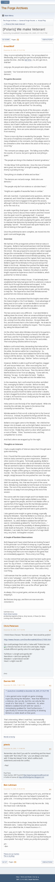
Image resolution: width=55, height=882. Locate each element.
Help (17, 877)
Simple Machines (33, 879)
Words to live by (9, 737)
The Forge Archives (14, 8)
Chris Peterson (11, 626)
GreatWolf (9, 46)
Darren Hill (9, 681)
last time (28, 60)
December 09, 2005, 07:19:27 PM (14, 50)
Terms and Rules (26, 877)
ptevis (7, 744)
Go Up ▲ (36, 877)
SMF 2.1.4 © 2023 (22, 879)
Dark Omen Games (10, 614)
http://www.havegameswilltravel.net (36, 775)
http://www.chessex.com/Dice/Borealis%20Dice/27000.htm (27, 639)
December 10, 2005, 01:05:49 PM (14, 789)
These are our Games (11, 854)
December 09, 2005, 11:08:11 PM (14, 685)
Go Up (4, 862)
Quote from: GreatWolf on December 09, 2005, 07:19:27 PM (28, 691)
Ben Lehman (10, 785)
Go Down (5, 40)
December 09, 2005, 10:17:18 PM (14, 630)
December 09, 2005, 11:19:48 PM (14, 748)
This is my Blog (9, 856)
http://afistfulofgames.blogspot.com (31, 777)
